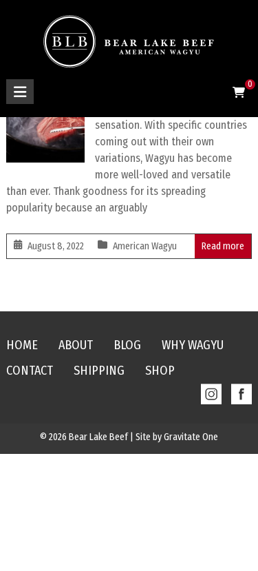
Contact (29, 370)
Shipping (99, 370)
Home (22, 345)
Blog (127, 345)
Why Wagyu (193, 345)
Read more (223, 246)
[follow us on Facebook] (238, 389)
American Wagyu (145, 246)
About (75, 345)
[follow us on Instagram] (208, 389)
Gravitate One (191, 437)
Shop (160, 370)
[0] (239, 93)
